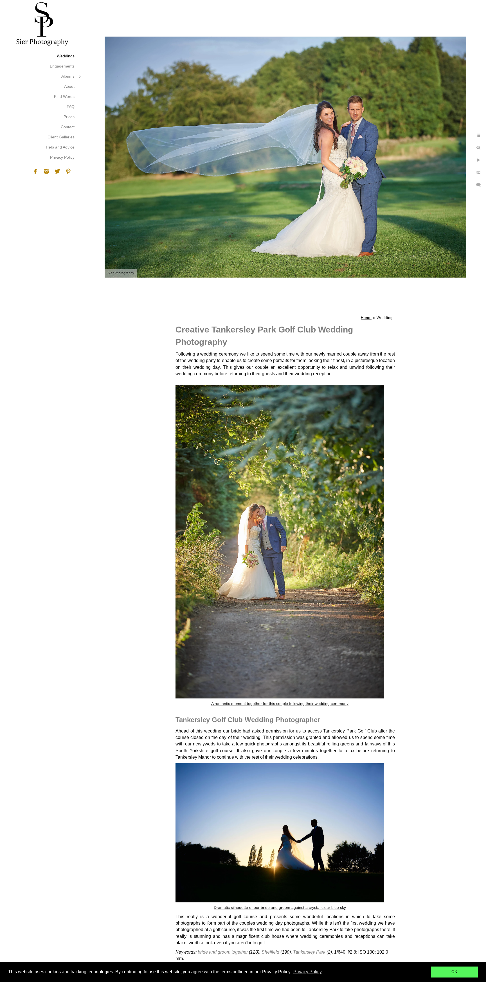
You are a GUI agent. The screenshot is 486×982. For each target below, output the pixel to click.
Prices (69, 116)
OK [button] (454, 972)
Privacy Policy (62, 157)
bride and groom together (223, 952)
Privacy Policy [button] (307, 971)
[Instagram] (46, 171)
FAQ (71, 106)
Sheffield (270, 952)
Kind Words (64, 96)
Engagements (62, 66)
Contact (68, 127)
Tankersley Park (309, 952)
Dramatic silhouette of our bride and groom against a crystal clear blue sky (280, 907)
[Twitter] (57, 171)
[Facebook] (35, 171)
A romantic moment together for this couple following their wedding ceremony (279, 703)
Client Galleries (61, 137)
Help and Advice (60, 147)
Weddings (66, 56)
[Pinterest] (68, 171)
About (69, 86)
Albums (68, 76)
